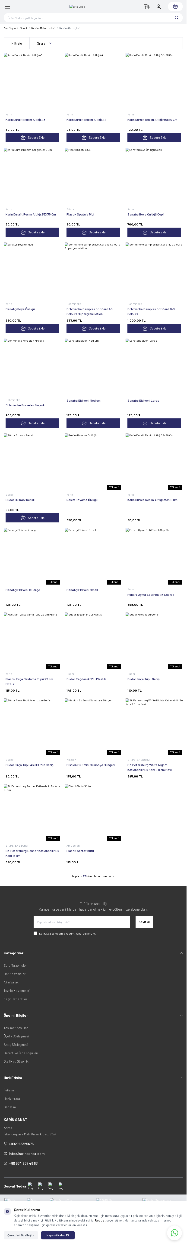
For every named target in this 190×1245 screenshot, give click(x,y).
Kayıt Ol (144, 922)
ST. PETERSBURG (138, 759)
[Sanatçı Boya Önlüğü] (32, 271)
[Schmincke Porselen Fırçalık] (32, 367)
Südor (70, 209)
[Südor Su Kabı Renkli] (32, 462)
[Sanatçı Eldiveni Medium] (93, 367)
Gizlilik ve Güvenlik (16, 1061)
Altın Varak (11, 982)
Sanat (23, 28)
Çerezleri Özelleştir (21, 1235)
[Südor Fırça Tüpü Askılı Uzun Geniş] (32, 727)
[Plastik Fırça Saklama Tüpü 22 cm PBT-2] (32, 641)
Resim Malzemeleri (43, 28)
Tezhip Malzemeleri (17, 991)
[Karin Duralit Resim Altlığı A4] (93, 82)
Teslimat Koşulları (16, 1028)
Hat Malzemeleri (15, 974)
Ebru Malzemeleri (16, 965)
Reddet (100, 1220)
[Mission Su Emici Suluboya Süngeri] (93, 727)
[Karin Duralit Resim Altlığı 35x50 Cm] (154, 462)
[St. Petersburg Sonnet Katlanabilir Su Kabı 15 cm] (32, 813)
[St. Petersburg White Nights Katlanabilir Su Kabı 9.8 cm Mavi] (154, 727)
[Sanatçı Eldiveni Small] (93, 556)
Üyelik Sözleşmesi (16, 1036)
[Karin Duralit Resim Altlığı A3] (32, 82)
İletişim (9, 1090)
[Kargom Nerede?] (146, 6)
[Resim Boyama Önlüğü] (93, 462)
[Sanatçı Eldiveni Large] (154, 367)
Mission (71, 759)
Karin (9, 114)
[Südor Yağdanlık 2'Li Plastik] (93, 641)
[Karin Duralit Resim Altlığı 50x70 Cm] (154, 82)
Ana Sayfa (10, 28)
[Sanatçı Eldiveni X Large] (32, 556)
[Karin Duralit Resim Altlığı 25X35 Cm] (32, 176)
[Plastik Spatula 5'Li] (93, 176)
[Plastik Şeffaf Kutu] (93, 813)
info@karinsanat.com (27, 1153)
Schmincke (74, 303)
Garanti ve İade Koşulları (21, 1053)
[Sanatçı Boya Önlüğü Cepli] (154, 176)
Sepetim (10, 1107)
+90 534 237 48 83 (23, 1163)
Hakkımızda (12, 1098)
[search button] (177, 17)
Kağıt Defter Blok (16, 999)
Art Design (73, 845)
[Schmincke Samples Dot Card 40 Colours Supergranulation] (93, 271)
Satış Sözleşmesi (16, 1044)
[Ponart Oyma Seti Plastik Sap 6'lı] (154, 556)
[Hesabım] (159, 6)
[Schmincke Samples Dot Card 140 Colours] (154, 271)
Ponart (131, 589)
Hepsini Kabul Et (58, 1235)
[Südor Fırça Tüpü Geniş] (154, 641)
